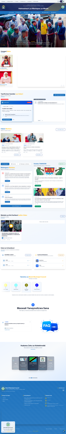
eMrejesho (30, 1)
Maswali (4, 1)
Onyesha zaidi (7, 329)
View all (63, 216)
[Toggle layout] (14, 422)
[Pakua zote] (28, 260)
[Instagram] (63, 390)
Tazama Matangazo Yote (16, 205)
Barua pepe (36, 1)
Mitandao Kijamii (10, 1)
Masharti (55, 428)
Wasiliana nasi (23, 1)
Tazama (8, 201)
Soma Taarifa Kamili (6, 119)
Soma (39, 120)
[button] (16, 325)
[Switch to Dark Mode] (58, 1)
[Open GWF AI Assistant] (63, 431)
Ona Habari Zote (60, 129)
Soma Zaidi (17, 154)
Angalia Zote (61, 163)
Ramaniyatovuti (62, 428)
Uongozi (17, 1)
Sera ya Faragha (49, 428)
